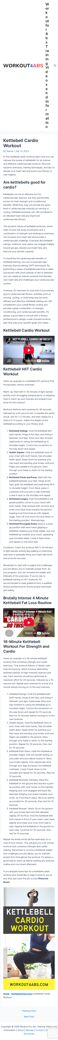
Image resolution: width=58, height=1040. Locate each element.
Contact (40, 1030)
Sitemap (29, 1030)
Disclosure (29, 1033)
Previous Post (29, 1011)
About (20, 1030)
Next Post (29, 1017)
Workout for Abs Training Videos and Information (47, 65)
